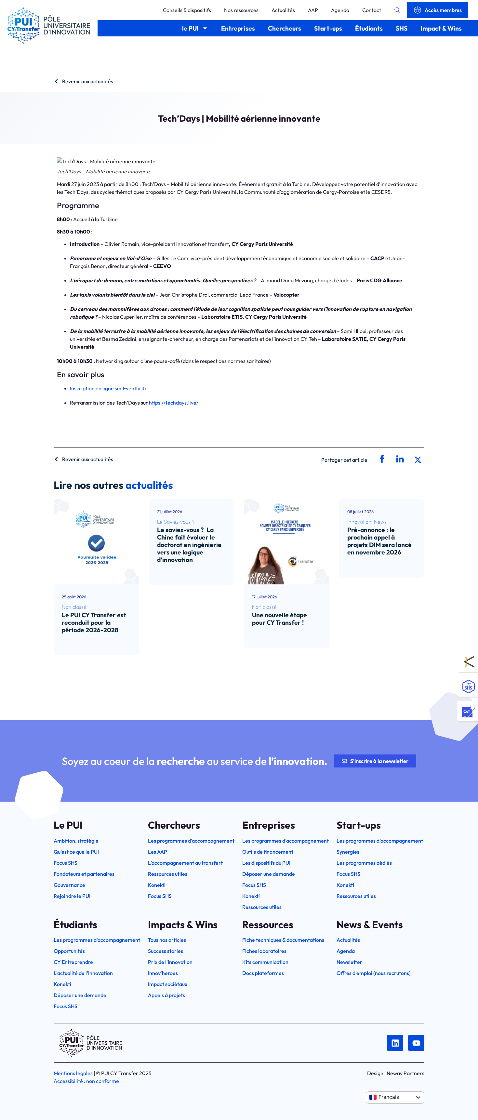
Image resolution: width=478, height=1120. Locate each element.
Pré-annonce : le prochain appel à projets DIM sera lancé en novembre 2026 (379, 541)
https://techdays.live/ (173, 402)
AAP (313, 10)
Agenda (340, 10)
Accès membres (443, 10)
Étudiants (369, 28)
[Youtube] (416, 1043)
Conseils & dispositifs (187, 10)
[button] (381, 459)
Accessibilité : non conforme (86, 1081)
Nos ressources (241, 10)
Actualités (283, 10)
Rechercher (397, 10)
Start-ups (328, 28)
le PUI (190, 28)
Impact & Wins (441, 28)
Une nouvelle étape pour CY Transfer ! (279, 618)
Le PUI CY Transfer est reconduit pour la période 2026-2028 (94, 622)
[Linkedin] (395, 1043)
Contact (371, 10)
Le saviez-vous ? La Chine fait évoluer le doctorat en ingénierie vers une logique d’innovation (189, 545)
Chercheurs (284, 28)
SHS (401, 28)
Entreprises (238, 28)
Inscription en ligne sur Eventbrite (109, 388)
